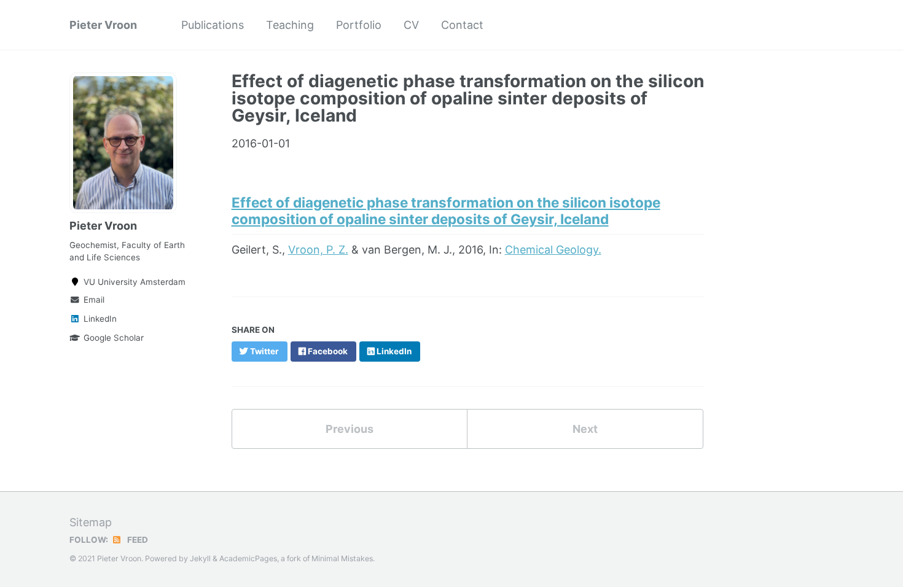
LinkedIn (100, 319)
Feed (136, 540)
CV (411, 24)
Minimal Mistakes (342, 558)
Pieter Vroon (103, 24)
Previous (349, 428)
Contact (462, 24)
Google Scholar (114, 338)
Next (585, 428)
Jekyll (200, 558)
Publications (212, 24)
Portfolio (358, 24)
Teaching (290, 24)
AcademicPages (248, 558)
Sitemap (90, 522)
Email (94, 300)
